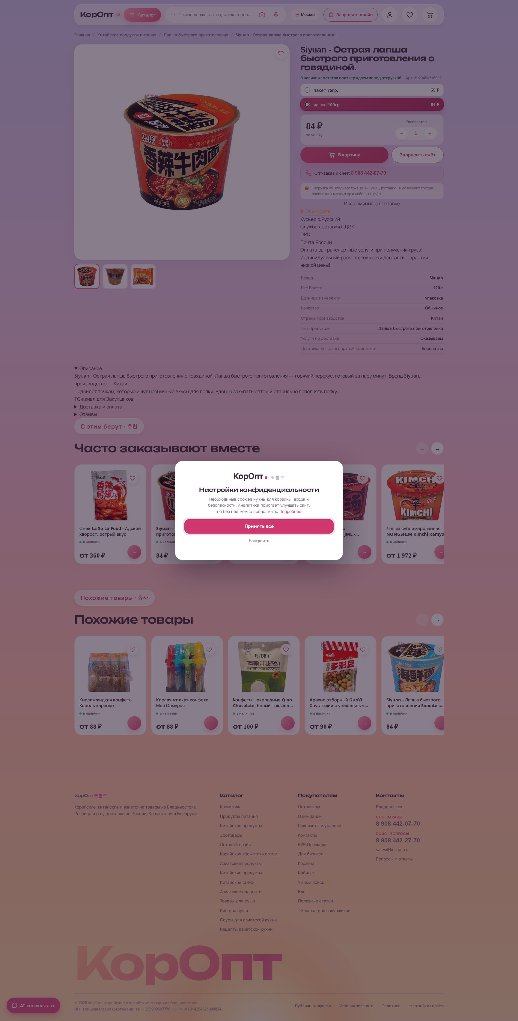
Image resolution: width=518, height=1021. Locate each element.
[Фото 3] (143, 276)
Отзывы (88, 414)
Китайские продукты (241, 825)
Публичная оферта (313, 1005)
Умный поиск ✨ (314, 882)
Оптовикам (309, 806)
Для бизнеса (310, 854)
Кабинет (306, 872)
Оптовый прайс (235, 844)
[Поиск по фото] (262, 15)
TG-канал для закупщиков (324, 910)
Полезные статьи (315, 901)
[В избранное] (281, 53)
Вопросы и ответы (394, 859)
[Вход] (390, 15)
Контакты (307, 835)
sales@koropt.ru (392, 849)
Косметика (231, 806)
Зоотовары (231, 835)
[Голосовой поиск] (276, 15)
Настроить (259, 540)
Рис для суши (234, 910)
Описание (90, 368)
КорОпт (97, 15)
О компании (310, 816)
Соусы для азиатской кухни (248, 920)
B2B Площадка (313, 844)
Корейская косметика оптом (248, 854)
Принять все (259, 526)
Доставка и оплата (100, 406)
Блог (303, 891)
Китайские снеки (237, 882)
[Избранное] (410, 15)
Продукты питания (239, 816)
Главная (82, 35)
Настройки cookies (426, 1005)
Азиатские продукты (241, 863)
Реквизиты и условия (319, 825)
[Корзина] (430, 15)
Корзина (306, 863)
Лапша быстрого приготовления (196, 35)
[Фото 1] (87, 276)
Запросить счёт (418, 154)
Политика (391, 1005)
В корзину (349, 154)
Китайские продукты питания (126, 35)
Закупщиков (119, 399)
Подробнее (290, 511)
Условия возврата (356, 1005)
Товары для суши (237, 901)
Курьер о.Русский (320, 219)
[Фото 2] (115, 276)
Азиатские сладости (240, 891)
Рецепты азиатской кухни (246, 929)
